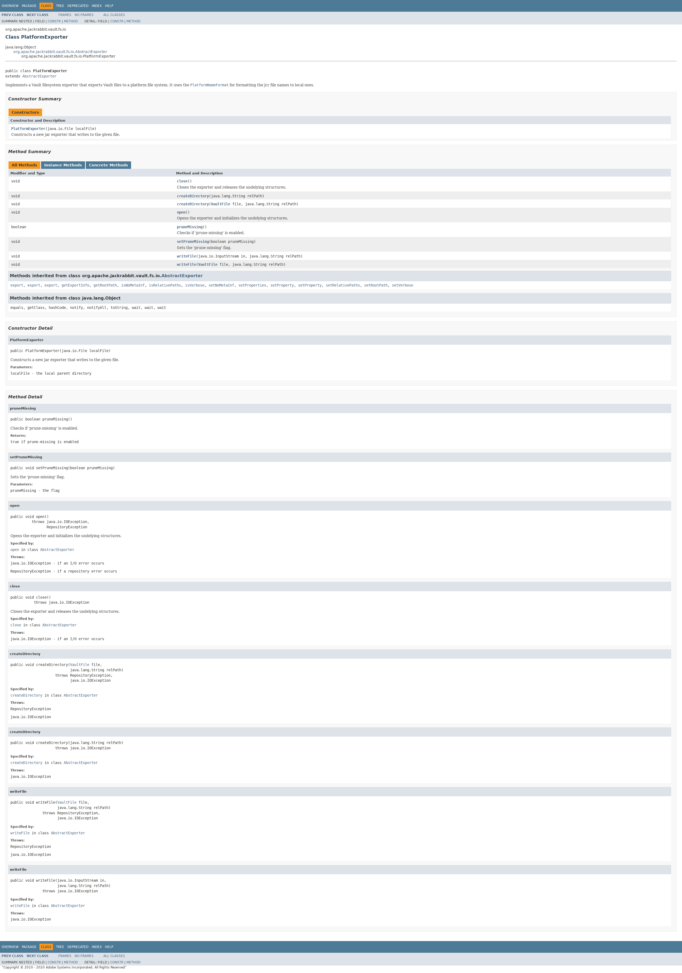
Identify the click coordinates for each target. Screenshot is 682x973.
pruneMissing (189, 227)
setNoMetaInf (221, 285)
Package (29, 6)
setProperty (282, 285)
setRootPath (376, 285)
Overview (10, 6)
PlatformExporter (28, 128)
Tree (60, 6)
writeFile (186, 256)
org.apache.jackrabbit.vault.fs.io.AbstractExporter (60, 52)
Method (71, 21)
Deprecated (77, 6)
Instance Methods (63, 165)
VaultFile (220, 204)
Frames (64, 15)
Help (109, 6)
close (182, 181)
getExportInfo (75, 285)
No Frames (84, 15)
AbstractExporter (39, 76)
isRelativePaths (165, 285)
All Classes (114, 15)
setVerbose (402, 285)
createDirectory (193, 196)
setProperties (252, 285)
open (181, 212)
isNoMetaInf (133, 285)
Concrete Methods (108, 165)
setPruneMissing (193, 241)
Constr (54, 21)
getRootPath (105, 285)
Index (97, 6)
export (16, 285)
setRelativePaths (343, 285)
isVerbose (194, 285)
